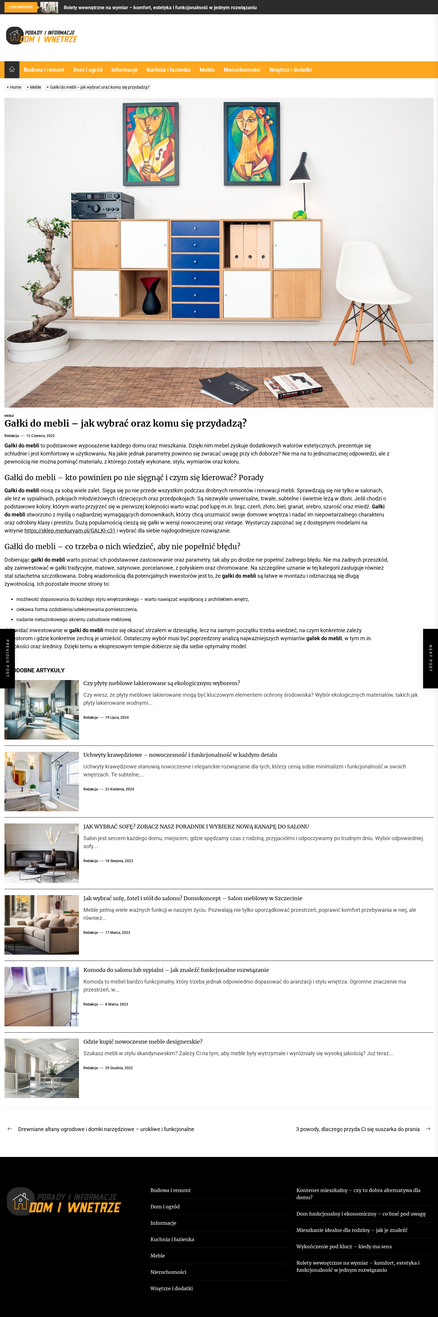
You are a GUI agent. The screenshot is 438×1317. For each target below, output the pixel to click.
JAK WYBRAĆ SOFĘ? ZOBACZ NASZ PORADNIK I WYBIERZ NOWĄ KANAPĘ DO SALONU (196, 826)
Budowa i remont (44, 70)
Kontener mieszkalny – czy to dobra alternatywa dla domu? (358, 1193)
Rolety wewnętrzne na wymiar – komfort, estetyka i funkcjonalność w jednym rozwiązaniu (358, 1266)
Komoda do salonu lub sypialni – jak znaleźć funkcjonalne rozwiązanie (176, 970)
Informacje (124, 70)
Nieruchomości (242, 70)
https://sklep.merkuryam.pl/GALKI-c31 (70, 530)
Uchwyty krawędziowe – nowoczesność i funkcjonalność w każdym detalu (180, 754)
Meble (207, 70)
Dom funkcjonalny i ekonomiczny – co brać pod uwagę (361, 1214)
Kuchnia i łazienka (169, 70)
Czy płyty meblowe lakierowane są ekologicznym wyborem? (161, 683)
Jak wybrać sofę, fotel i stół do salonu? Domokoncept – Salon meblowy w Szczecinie (192, 898)
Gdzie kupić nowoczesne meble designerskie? (143, 1041)
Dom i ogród (87, 70)
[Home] (11, 69)
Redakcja (11, 436)
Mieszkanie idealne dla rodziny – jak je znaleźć (352, 1230)
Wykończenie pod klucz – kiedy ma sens (344, 1246)
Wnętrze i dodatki (290, 70)
